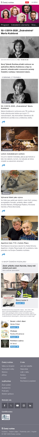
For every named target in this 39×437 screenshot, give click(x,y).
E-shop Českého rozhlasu (14, 262)
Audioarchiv (6, 388)
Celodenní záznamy (20, 25)
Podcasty (5, 391)
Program (5, 25)
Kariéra (23, 375)
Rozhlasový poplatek (28, 381)
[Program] (19, 14)
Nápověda (24, 369)
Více (35, 25)
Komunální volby (8, 369)
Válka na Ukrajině (8, 366)
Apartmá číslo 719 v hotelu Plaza (14, 243)
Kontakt (23, 378)
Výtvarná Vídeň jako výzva (12, 197)
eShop (4, 375)
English (34, 431)
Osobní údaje (13, 431)
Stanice (4, 372)
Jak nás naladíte (26, 366)
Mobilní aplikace (8, 394)
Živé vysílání (6, 385)
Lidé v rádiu (24, 372)
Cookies (4, 431)
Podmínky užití (25, 431)
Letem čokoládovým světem (13, 154)
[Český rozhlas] (7, 2)
